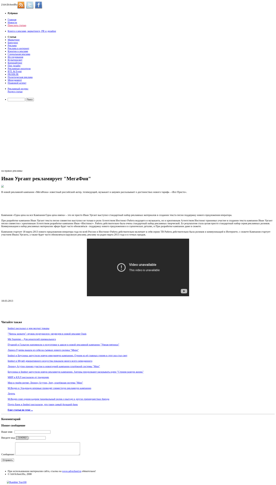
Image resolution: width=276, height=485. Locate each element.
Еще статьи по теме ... (20, 410)
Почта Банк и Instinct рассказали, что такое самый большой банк (43, 404)
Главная (12, 19)
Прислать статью (17, 25)
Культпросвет (15, 60)
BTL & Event (15, 71)
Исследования (15, 57)
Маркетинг (14, 39)
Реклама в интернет (18, 48)
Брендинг (13, 42)
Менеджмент (15, 80)
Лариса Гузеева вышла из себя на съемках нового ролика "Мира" (43, 350)
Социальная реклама (19, 54)
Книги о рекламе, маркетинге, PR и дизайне (32, 31)
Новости (12, 22)
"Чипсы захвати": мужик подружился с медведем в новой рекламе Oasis (47, 333)
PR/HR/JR (13, 74)
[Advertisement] (19, 136)
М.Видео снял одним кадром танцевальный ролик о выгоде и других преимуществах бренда (58, 399)
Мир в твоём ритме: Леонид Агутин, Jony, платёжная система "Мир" (45, 382)
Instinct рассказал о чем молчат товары (28, 328)
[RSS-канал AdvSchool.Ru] (21, 4)
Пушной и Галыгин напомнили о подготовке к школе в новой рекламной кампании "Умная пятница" (63, 344)
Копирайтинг (15, 62)
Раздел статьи (15, 91)
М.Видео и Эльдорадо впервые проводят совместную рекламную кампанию (49, 388)
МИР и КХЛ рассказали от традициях (28, 377)
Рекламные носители (19, 68)
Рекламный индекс (18, 88)
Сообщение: (8, 454)
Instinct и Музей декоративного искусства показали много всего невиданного (50, 361)
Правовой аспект (17, 83)
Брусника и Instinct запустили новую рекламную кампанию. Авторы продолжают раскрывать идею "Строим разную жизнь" (76, 371)
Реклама (12, 45)
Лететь (11, 393)
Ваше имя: (8, 431)
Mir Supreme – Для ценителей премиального (32, 339)
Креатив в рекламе (18, 51)
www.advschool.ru (71, 471)
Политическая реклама (20, 77)
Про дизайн (14, 65)
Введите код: (8, 437)
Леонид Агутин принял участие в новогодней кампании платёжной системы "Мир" (54, 366)
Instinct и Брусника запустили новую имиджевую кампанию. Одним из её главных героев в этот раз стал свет (67, 355)
